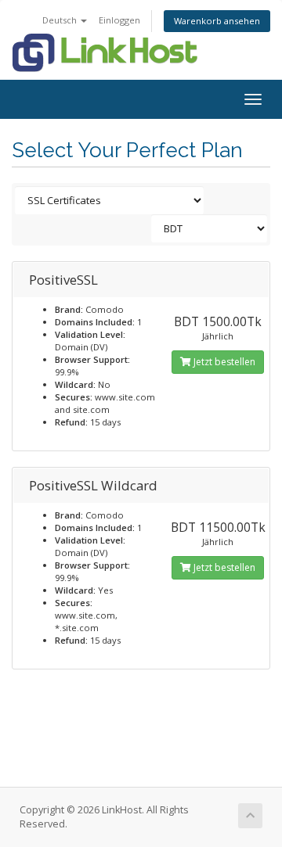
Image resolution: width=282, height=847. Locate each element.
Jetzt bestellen (223, 361)
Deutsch (60, 20)
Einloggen (119, 20)
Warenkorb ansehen (217, 21)
